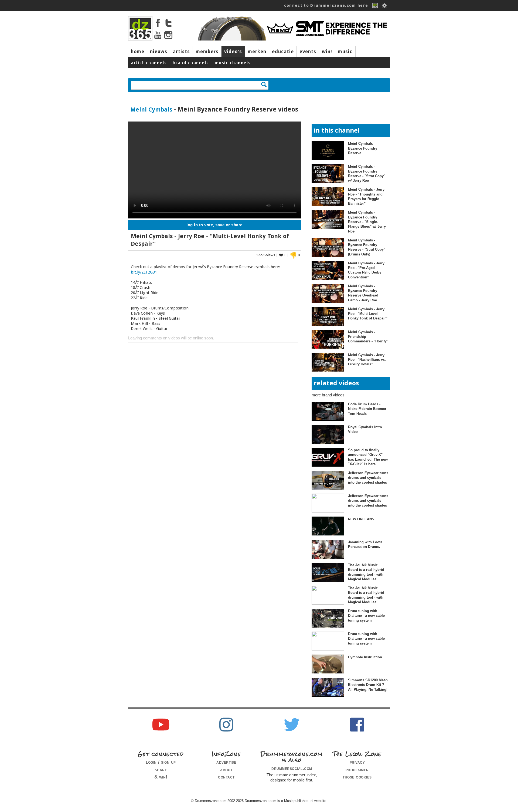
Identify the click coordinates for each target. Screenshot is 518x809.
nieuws (158, 51)
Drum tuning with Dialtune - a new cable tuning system (366, 615)
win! (327, 51)
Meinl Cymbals (151, 109)
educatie (283, 51)
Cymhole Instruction (365, 657)
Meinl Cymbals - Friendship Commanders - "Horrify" (368, 336)
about (226, 769)
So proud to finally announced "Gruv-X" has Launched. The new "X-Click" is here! (368, 457)
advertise (226, 762)
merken (257, 51)
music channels (233, 62)
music (345, 51)
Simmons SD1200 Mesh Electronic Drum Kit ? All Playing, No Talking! (368, 685)
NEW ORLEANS (361, 519)
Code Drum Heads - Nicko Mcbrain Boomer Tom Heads (367, 409)
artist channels (149, 62)
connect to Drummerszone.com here (326, 5)
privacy (357, 762)
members (207, 51)
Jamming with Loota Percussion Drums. (365, 544)
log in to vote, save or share (214, 225)
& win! (161, 777)
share (161, 769)
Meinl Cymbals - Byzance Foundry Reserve (362, 148)
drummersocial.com (291, 768)
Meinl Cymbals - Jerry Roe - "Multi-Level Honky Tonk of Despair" (367, 314)
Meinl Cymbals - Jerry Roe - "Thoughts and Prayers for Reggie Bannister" (366, 196)
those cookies (357, 777)
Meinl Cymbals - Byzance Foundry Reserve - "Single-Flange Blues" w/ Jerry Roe (367, 221)
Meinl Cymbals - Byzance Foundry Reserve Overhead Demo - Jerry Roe (363, 293)
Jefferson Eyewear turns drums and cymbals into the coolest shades (368, 477)
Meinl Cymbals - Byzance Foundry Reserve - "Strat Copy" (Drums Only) (366, 247)
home (137, 51)
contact (226, 777)
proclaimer (357, 769)
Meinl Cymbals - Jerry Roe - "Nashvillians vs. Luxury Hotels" (367, 359)
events (307, 51)
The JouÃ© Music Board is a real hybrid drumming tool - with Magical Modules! (366, 572)
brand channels (191, 62)
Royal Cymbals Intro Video (365, 429)
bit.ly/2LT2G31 (144, 272)
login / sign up (161, 762)
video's (233, 51)
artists (181, 51)
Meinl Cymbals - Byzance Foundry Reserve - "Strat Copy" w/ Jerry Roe (366, 173)
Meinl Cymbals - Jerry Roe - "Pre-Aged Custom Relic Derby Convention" (366, 270)
